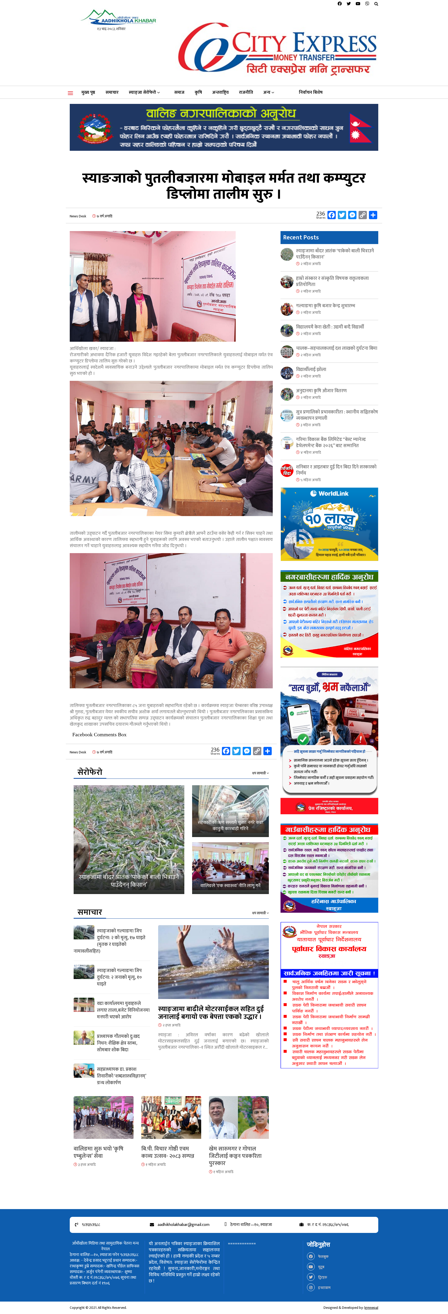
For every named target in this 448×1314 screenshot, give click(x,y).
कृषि (198, 92)
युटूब (320, 1267)
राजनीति (246, 92)
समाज (179, 92)
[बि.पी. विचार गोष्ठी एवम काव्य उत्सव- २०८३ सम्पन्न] (171, 1120)
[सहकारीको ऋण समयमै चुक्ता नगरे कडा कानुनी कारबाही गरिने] (230, 811)
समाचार (112, 92)
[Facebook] (340, 4)
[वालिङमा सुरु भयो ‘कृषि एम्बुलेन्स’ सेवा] (104, 1120)
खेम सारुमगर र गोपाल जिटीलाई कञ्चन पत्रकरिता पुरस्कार (235, 1156)
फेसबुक (322, 1257)
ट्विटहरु (322, 1277)
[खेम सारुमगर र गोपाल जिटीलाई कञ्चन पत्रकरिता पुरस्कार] (239, 1120)
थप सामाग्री (259, 773)
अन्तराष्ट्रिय (220, 92)
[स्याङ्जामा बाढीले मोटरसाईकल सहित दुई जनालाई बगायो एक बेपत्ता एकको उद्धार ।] (213, 965)
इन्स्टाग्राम (324, 1288)
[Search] (376, 4)
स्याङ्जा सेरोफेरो (142, 92)
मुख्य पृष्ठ (88, 92)
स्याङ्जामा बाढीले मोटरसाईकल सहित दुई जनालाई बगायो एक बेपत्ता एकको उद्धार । (211, 1013)
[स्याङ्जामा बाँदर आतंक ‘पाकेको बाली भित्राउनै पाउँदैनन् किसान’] (129, 839)
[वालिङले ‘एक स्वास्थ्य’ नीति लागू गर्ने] (230, 868)
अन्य (266, 92)
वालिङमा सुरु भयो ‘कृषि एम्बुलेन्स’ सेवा (98, 1152)
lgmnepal (371, 1308)
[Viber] (367, 4)
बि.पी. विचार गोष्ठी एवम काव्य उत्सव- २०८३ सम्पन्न (167, 1152)
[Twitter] (349, 4)
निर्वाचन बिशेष (311, 92)
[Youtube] (358, 4)
